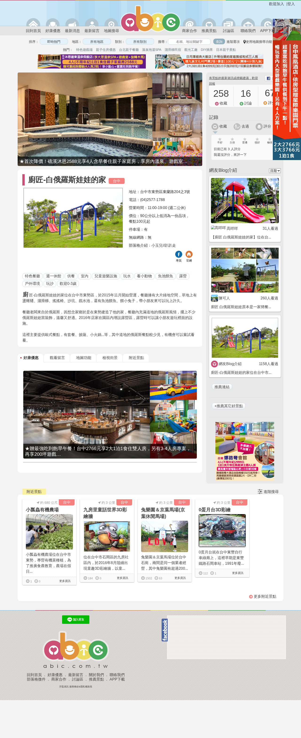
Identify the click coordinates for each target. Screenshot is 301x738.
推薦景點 (209, 31)
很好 (257, 142)
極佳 (269, 142)
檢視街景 (110, 358)
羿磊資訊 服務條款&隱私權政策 (75, 686)
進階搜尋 (271, 492)
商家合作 (189, 31)
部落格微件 (36, 679)
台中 (116, 181)
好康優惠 (52, 31)
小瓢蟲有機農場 (42, 509)
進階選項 (233, 42)
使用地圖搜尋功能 (259, 42)
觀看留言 (57, 358)
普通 (244, 142)
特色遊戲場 (84, 50)
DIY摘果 (207, 50)
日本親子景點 (226, 50)
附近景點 (136, 358)
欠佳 (232, 142)
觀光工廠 (191, 50)
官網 (189, 260)
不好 (219, 142)
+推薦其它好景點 (228, 406)
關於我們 (96, 675)
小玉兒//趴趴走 (163, 245)
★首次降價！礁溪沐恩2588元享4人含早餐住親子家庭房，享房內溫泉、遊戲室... (103, 161)
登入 (291, 4)
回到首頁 (33, 31)
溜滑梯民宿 (173, 50)
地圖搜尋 (111, 31)
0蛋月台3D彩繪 (215, 509)
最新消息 (72, 31)
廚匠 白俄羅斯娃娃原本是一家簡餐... (241, 307)
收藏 (222, 126)
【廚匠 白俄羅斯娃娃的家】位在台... (241, 237)
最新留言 (91, 31)
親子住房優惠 (106, 50)
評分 (267, 126)
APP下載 (267, 31)
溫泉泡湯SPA (151, 50)
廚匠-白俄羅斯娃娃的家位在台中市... (241, 373)
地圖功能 (83, 358)
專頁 (179, 260)
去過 (245, 126)
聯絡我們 (248, 31)
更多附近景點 (264, 596)
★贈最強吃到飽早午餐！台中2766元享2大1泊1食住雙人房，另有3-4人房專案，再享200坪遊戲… (108, 451)
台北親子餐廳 (129, 50)
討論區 (228, 31)
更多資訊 (65, 581)
